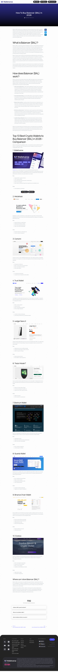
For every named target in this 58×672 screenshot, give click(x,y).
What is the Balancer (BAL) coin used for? (20, 617)
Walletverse (15, 169)
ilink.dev (54, 646)
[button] (45, 30)
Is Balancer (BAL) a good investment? (19, 607)
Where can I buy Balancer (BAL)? (18, 612)
